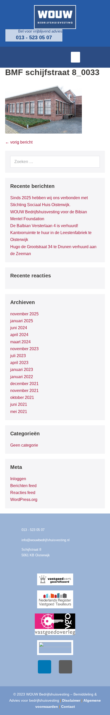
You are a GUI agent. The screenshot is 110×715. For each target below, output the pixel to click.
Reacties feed (22, 492)
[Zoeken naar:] (55, 161)
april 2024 (19, 335)
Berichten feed (23, 486)
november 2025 (24, 314)
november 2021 (24, 390)
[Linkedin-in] (101, 57)
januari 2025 (21, 321)
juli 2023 (18, 356)
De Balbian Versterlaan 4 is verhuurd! (44, 226)
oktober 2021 (22, 397)
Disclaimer (71, 700)
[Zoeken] (93, 161)
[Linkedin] (44, 666)
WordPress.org (23, 499)
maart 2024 (20, 342)
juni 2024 (18, 328)
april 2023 (19, 362)
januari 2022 (21, 377)
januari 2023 (21, 369)
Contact (68, 706)
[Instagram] (65, 666)
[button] (75, 57)
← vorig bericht (18, 142)
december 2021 (24, 383)
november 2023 (24, 349)
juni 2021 (18, 404)
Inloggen (18, 479)
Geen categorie (24, 445)
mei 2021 (18, 411)
